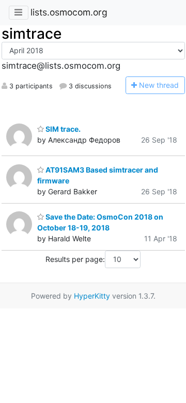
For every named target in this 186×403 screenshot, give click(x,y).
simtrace (31, 33)
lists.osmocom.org (68, 12)
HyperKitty (92, 295)
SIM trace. (62, 129)
